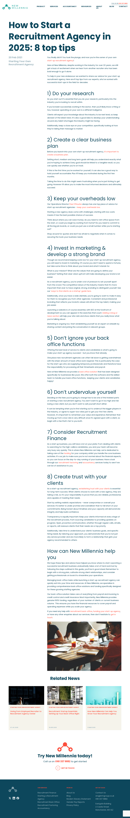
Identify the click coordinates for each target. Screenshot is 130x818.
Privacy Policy (73, 805)
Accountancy (69, 6)
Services (54, 6)
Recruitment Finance (47, 792)
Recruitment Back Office (49, 802)
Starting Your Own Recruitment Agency (25, 707)
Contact (123, 6)
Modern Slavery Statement (79, 799)
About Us (99, 7)
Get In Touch (67, 768)
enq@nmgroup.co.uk (104, 796)
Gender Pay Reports (76, 802)
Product (41, 6)
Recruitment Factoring (48, 805)
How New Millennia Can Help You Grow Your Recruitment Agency (102, 712)
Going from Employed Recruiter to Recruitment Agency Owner (25, 712)
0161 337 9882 (123, 3)
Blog (111, 6)
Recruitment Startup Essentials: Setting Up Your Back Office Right (64, 712)
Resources (86, 6)
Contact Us (100, 792)
